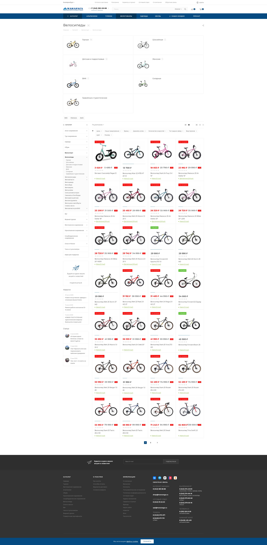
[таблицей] (203, 124)
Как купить (97, 481)
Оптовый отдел (128, 496)
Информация (129, 477)
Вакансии (126, 484)
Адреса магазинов (129, 498)
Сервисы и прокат (129, 501)
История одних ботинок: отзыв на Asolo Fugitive (77, 339)
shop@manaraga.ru (160, 495)
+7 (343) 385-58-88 (99, 8)
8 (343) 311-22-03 (159, 502)
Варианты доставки (100, 487)
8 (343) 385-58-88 (159, 489)
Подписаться (171, 461)
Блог (124, 513)
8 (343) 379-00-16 (185, 503)
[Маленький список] (185, 124)
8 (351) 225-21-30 (185, 512)
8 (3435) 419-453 (185, 521)
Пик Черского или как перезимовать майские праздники (78, 351)
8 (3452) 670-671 (159, 515)
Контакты (126, 487)
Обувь (65, 493)
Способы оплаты (99, 484)
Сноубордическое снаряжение (74, 498)
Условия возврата (99, 490)
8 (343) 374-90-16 (189, 494)
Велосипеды (67, 501)
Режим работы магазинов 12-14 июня (75, 309)
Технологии (127, 516)
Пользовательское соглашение (134, 490)
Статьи (66, 329)
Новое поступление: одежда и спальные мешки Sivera (75, 299)
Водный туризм (68, 513)
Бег (64, 507)
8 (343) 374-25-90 (190, 490)
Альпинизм (67, 490)
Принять (147, 541)
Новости (67, 290)
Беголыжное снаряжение (72, 487)
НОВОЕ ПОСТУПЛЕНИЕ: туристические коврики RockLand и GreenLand (73, 320)
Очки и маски (68, 504)
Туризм (65, 484)
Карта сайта (127, 507)
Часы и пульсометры (70, 510)
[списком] (199, 124)
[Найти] (185, 9)
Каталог (67, 477)
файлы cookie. (132, 541)
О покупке (98, 477)
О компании (127, 481)
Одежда (66, 481)
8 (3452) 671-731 (158, 519)
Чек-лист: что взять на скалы (78, 362)
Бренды (126, 504)
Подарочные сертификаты (72, 516)
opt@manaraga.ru (160, 508)
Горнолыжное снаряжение (72, 496)
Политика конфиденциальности (134, 493)
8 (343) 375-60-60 (186, 499)
